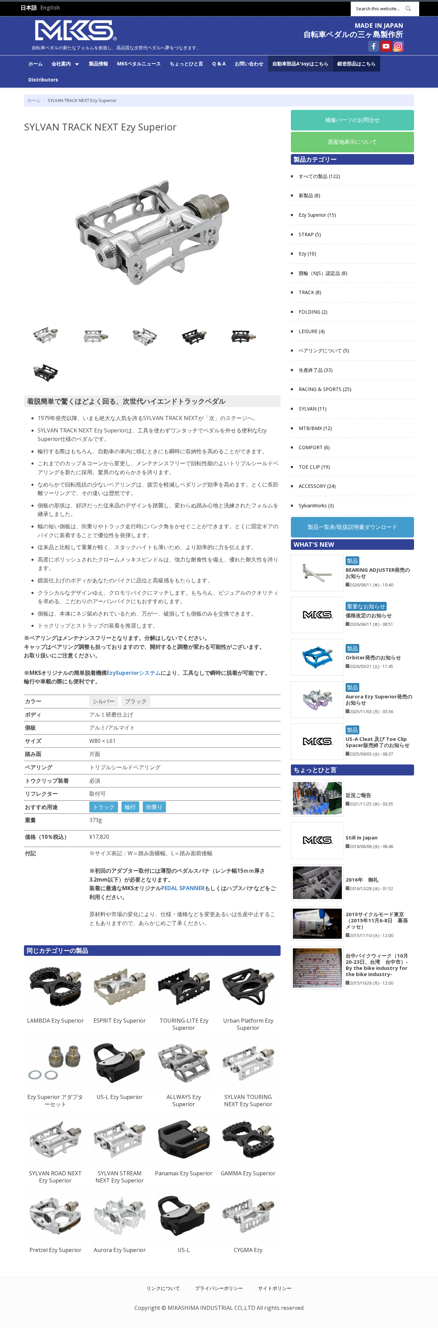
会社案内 (59, 63)
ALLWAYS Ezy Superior (184, 1100)
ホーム (35, 63)
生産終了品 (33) (316, 370)
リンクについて (163, 1288)
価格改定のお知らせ (369, 615)
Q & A (219, 63)
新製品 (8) (309, 195)
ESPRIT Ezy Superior (119, 1020)
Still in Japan (361, 837)
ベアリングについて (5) (324, 350)
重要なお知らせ (366, 606)
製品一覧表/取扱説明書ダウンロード (352, 527)
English (50, 7)
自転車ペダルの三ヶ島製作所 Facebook (373, 46)
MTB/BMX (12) (315, 428)
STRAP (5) (310, 234)
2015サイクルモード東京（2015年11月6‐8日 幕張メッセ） (377, 920)
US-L (184, 1250)
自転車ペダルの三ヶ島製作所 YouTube (386, 46)
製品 (352, 561)
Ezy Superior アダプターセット (55, 1100)
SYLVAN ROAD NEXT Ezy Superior (55, 1176)
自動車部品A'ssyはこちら (300, 63)
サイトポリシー (275, 1288)
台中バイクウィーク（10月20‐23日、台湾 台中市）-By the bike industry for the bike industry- (377, 964)
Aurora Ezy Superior (120, 1250)
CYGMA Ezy (248, 1250)
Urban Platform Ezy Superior (248, 1024)
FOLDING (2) (313, 311)
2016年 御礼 (362, 879)
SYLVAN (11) (312, 408)
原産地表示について (352, 142)
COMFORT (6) (314, 447)
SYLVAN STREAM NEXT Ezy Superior (119, 1176)
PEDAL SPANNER (183, 888)
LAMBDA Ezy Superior (55, 1020)
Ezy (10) (307, 253)
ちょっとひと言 (186, 63)
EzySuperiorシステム (134, 672)
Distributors (43, 79)
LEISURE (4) (312, 331)
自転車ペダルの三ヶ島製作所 (353, 34)
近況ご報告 (358, 795)
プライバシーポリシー (219, 1288)
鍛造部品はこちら (356, 63)
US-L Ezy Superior (119, 1097)
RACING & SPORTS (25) (325, 389)
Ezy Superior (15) (317, 215)
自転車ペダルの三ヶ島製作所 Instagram (398, 46)
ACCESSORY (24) (317, 486)
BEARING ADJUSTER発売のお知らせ (378, 572)
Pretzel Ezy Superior (55, 1250)
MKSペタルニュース (139, 63)
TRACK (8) (310, 292)
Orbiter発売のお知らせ (373, 657)
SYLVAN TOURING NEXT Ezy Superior (248, 1100)
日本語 (29, 7)
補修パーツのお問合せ (352, 120)
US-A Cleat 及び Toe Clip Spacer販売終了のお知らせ (378, 741)
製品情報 (98, 63)
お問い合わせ (249, 63)
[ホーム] (76, 29)
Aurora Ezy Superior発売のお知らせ (379, 699)
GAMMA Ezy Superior (248, 1173)
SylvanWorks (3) (316, 505)
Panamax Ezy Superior (183, 1173)
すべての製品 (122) (319, 176)
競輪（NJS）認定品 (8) (323, 273)
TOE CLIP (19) (314, 467)
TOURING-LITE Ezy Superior (183, 1024)
